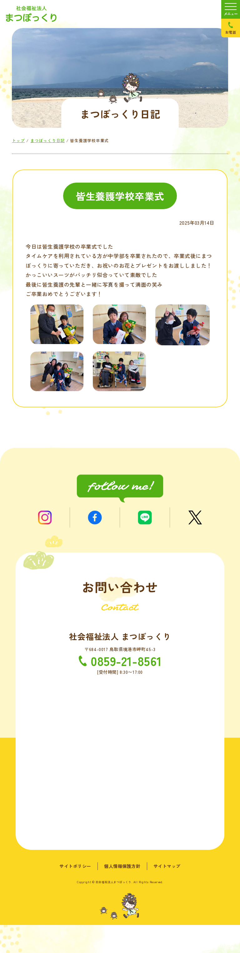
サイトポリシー (75, 866)
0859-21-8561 (126, 661)
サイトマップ (167, 866)
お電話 (230, 32)
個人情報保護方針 (122, 866)
